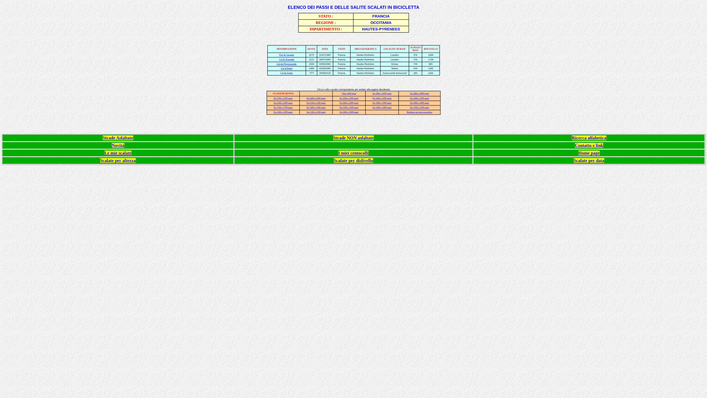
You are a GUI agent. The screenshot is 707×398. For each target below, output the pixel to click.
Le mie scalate (117, 153)
